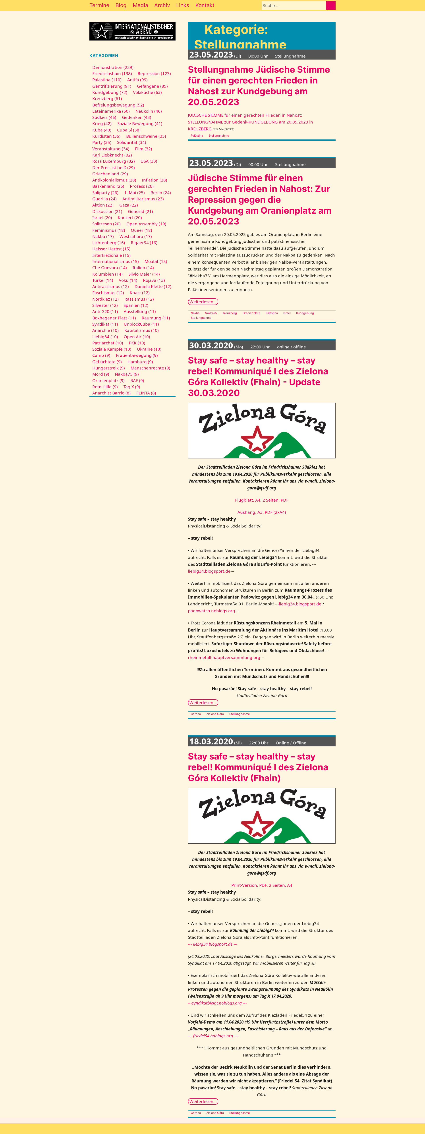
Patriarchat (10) (107, 343)
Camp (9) (101, 355)
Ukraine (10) (149, 349)
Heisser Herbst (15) (111, 249)
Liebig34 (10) (105, 337)
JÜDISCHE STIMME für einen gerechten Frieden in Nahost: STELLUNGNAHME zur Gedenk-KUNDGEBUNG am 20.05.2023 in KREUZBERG (250, 122)
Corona (196, 714)
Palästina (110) (107, 80)
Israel (287, 313)
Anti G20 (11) (105, 311)
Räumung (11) (156, 318)
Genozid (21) (140, 211)
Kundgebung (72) (109, 92)
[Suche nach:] (294, 5)
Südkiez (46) (104, 117)
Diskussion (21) (107, 211)
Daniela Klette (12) (153, 286)
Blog (121, 5)
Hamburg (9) (140, 362)
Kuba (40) (101, 130)
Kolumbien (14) (107, 274)
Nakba (195, 313)
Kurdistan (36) (106, 136)
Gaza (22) (128, 205)
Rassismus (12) (139, 299)
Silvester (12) (105, 305)
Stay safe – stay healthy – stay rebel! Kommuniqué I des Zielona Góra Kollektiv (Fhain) (258, 767)
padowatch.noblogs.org (211, 611)
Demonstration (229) (112, 67)
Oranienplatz (251, 313)
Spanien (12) (136, 305)
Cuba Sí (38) (129, 130)
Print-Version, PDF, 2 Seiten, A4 (261, 885)
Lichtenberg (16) (108, 242)
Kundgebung (305, 313)
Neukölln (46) (148, 111)
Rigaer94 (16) (144, 242)
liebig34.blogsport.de (209, 571)
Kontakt (204, 5)
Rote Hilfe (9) (105, 387)
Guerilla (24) (104, 199)
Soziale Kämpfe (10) (111, 349)
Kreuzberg (229, 313)
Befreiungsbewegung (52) (118, 105)
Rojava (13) (154, 280)
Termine (99, 5)
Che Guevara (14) (109, 267)
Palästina (197, 135)
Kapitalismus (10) (141, 330)
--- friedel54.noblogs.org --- (213, 1036)
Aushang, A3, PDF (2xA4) (262, 512)
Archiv (162, 5)
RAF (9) (137, 380)
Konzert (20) (130, 217)
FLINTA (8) (146, 393)
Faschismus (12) (108, 293)
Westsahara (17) (136, 236)
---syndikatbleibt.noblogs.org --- (217, 1003)
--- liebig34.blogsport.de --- (213, 944)
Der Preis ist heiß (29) (113, 167)
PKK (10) (137, 343)
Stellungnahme (219, 135)
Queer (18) (141, 230)
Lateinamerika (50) (111, 111)
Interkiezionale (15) (111, 255)
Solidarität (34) (131, 142)
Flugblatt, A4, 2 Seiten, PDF (261, 500)
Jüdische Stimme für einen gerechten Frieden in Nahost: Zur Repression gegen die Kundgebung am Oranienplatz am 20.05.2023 (259, 199)
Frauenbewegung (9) (137, 355)
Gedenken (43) (136, 117)
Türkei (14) (102, 280)
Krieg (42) (102, 123)
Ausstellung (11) (140, 311)
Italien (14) (143, 267)
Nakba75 (211, 313)
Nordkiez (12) (105, 299)
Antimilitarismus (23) (143, 199)
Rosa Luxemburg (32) (113, 161)
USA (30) (149, 161)
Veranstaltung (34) (110, 149)
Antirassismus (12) (110, 286)
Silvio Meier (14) (144, 274)
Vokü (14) (128, 280)
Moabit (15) (156, 261)
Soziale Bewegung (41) (139, 123)
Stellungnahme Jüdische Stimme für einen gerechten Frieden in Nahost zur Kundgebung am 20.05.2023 (259, 85)
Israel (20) (102, 217)
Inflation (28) (154, 180)
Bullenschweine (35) (146, 136)
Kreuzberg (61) (107, 98)
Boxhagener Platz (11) (114, 318)
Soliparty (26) (105, 192)
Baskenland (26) (108, 186)
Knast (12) (140, 293)
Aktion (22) (103, 205)
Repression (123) (154, 73)
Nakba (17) (103, 236)
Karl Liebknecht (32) (112, 155)
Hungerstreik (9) (108, 368)
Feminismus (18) (108, 230)
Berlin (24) (161, 192)
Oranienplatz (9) (108, 380)
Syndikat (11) (105, 324)
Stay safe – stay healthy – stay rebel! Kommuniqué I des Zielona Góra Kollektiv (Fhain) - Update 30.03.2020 (258, 376)
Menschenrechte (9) (150, 368)
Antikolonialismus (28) (114, 180)
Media (140, 5)
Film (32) (143, 149)
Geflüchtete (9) (107, 362)
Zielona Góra (215, 714)
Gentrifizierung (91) (111, 86)
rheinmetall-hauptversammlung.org (224, 657)
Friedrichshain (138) (112, 73)
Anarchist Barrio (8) (111, 393)
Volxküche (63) (147, 92)
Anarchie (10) (105, 330)
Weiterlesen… (203, 302)
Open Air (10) (137, 337)
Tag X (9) (132, 387)
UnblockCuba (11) (141, 324)
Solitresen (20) (106, 224)
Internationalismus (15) (115, 261)
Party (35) (101, 142)
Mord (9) (100, 374)
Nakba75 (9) (127, 374)
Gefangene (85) (152, 86)
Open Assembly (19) (146, 224)
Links (182, 5)
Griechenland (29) (110, 174)
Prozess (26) (142, 186)
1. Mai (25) (134, 192)
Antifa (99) (137, 80)
